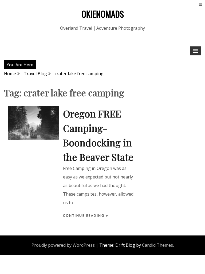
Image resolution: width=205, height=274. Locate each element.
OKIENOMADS (102, 13)
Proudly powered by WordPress (63, 245)
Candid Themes (157, 245)
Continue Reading (84, 215)
